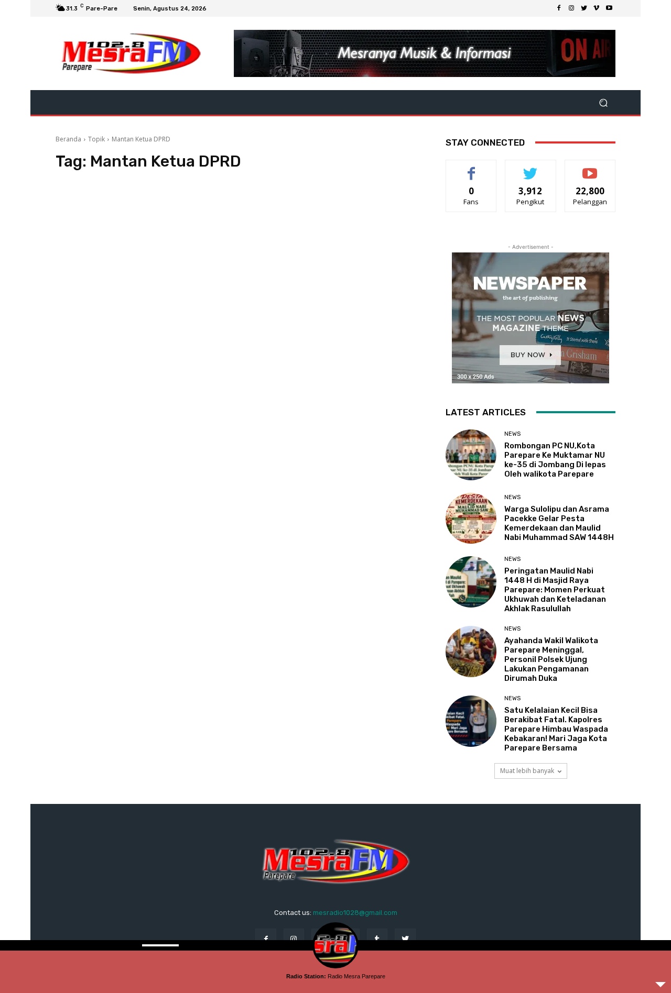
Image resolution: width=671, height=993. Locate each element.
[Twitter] (584, 8)
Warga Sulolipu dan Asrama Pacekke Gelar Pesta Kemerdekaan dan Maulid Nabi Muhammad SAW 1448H (559, 523)
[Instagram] (571, 8)
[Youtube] (609, 8)
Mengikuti (530, 168)
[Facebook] (559, 8)
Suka (471, 168)
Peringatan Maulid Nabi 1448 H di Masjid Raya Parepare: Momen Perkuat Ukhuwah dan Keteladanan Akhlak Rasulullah (555, 589)
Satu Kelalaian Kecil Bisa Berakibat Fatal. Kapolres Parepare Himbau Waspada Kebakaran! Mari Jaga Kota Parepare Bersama (556, 729)
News (512, 434)
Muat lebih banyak (527, 770)
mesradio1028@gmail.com (355, 913)
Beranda (68, 139)
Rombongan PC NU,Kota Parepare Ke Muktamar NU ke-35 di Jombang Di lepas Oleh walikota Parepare (555, 460)
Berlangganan (591, 168)
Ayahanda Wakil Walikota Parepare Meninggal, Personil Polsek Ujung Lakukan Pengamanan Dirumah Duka (551, 659)
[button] (603, 102)
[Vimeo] (596, 8)
